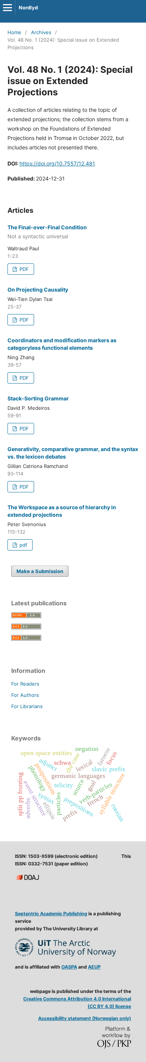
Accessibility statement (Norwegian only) (84, 1018)
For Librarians (27, 706)
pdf (22, 545)
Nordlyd (28, 8)
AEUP (94, 967)
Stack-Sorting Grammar (38, 398)
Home (14, 32)
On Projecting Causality (37, 289)
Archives (41, 32)
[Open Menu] (7, 7)
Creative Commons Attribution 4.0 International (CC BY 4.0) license (77, 1002)
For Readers (25, 684)
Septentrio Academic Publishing (51, 913)
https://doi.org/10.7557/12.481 (57, 163)
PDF (23, 269)
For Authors (25, 695)
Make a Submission (39, 571)
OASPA (69, 967)
